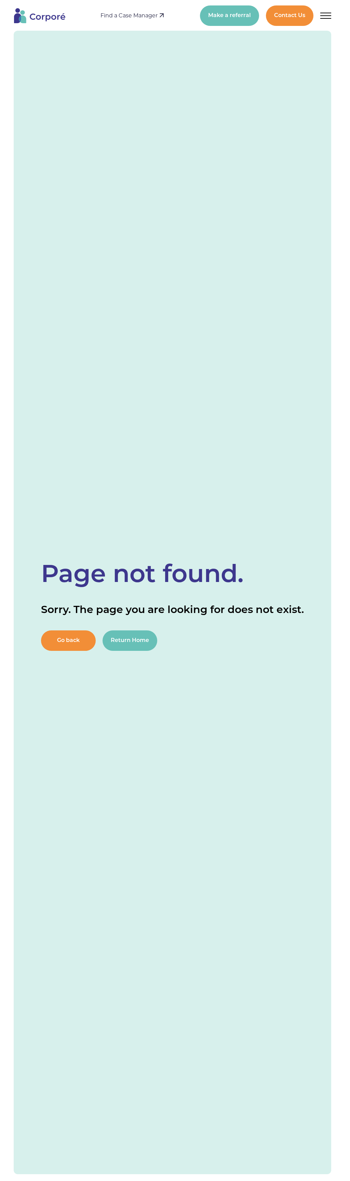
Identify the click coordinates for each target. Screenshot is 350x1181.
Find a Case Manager (129, 15)
